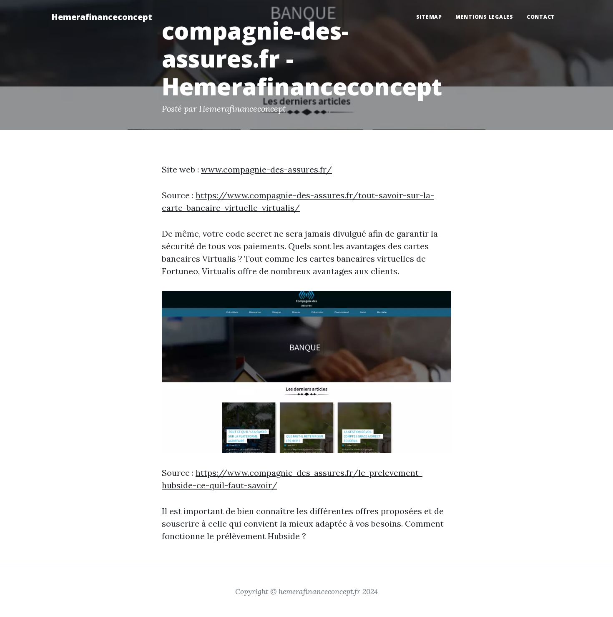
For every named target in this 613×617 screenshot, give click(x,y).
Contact (541, 16)
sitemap (429, 16)
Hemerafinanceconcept (101, 16)
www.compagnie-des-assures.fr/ (266, 169)
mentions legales (484, 16)
